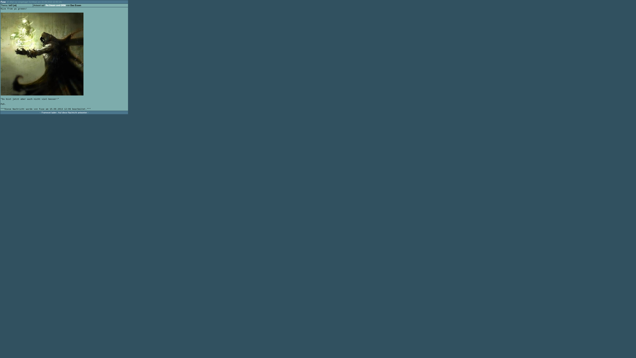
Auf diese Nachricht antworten (72, 112)
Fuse (3, 2)
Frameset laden (49, 112)
